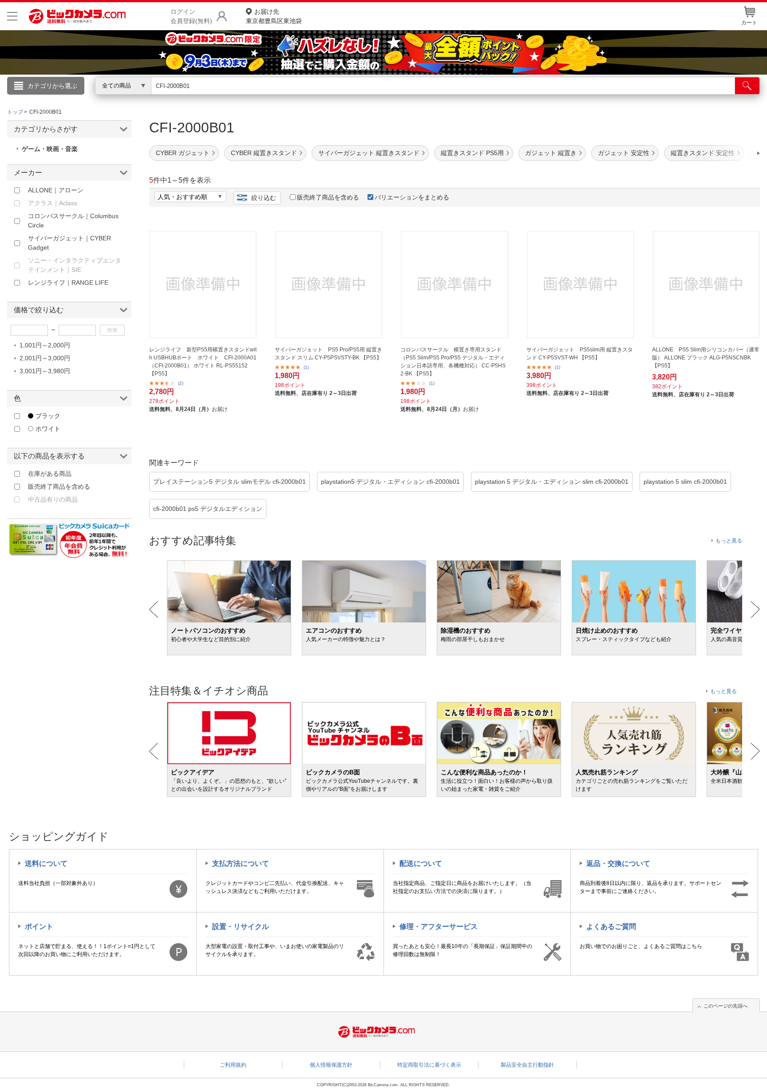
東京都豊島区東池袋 (274, 16)
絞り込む (263, 197)
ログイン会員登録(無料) (191, 16)
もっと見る (729, 541)
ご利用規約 (233, 1065)
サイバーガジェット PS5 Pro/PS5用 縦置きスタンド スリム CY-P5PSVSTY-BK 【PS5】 (328, 354)
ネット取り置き (498, 98)
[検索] (747, 85)
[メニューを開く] (12, 16)
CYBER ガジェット (183, 152)
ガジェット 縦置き (551, 152)
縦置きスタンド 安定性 (703, 152)
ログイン (192, 100)
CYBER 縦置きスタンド (264, 152)
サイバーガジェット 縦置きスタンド (368, 152)
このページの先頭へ (725, 1005)
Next (755, 609)
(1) (306, 367)
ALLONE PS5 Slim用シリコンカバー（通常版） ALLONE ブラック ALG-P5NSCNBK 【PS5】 (705, 358)
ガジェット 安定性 (623, 152)
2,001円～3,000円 (45, 358)
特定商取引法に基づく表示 (429, 1065)
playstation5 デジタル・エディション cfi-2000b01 (390, 481)
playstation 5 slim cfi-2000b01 (685, 481)
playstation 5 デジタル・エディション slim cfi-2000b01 (552, 481)
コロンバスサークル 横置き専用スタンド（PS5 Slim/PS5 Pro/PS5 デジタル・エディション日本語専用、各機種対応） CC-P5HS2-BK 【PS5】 (453, 362)
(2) (180, 383)
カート (749, 23)
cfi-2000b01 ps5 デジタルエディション (207, 508)
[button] (733, 153)
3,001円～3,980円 (45, 371)
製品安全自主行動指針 (527, 1065)
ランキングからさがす (348, 98)
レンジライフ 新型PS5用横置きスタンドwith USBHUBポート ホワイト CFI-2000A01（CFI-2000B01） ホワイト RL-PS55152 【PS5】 (203, 362)
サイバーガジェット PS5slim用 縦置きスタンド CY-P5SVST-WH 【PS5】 (579, 354)
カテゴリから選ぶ (52, 85)
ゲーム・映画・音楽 (50, 148)
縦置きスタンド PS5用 (472, 152)
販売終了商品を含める (328, 197)
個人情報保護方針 (331, 1065)
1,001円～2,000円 (45, 345)
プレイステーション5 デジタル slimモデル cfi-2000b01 (229, 481)
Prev (153, 609)
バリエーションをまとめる (412, 197)
